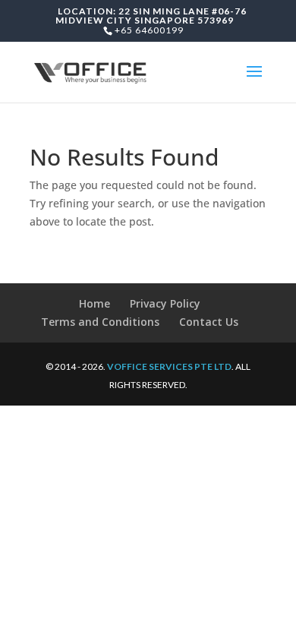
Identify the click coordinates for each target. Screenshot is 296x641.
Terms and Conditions (100, 321)
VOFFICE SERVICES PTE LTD (169, 366)
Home (94, 303)
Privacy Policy (165, 303)
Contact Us (208, 321)
